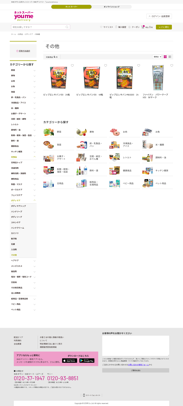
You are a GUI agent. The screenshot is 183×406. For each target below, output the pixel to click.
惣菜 (58, 144)
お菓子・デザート (58, 157)
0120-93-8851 (62, 378)
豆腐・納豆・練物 (91, 157)
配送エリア (18, 337)
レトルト (124, 157)
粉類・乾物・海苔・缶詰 (58, 170)
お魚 (157, 131)
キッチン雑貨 (157, 170)
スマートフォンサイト (93, 395)
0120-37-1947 (29, 378)
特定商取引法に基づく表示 (51, 344)
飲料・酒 (91, 170)
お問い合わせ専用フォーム (138, 365)
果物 (91, 131)
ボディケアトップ (18, 206)
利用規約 (17, 340)
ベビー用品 (124, 183)
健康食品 (124, 170)
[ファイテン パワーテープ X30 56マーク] (158, 77)
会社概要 (17, 344)
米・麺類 (157, 144)
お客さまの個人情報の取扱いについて (52, 339)
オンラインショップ (111, 7)
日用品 (58, 183)
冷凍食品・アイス (124, 144)
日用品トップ (16, 162)
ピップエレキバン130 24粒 (56, 94)
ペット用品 (157, 183)
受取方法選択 (24, 51)
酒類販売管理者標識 (48, 347)
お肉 (124, 131)
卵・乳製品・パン (91, 144)
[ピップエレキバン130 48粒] (91, 77)
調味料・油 (157, 157)
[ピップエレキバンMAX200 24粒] (125, 77)
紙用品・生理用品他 (91, 183)
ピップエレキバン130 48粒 (89, 94)
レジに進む (164, 27)
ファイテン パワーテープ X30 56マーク (156, 96)
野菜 (58, 131)
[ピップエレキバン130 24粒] (58, 77)
